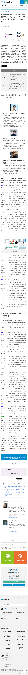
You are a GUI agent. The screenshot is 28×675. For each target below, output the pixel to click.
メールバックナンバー (14, 578)
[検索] (2, 5)
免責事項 (7, 659)
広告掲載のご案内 (21, 612)
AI (5, 5)
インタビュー (4, 26)
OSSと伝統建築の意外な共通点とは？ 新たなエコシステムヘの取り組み (17, 84)
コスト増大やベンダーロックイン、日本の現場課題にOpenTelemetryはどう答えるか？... (14, 493)
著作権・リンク (8, 655)
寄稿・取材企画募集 (7, 612)
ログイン (14, 585)
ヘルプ (6, 653)
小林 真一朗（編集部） (10, 23)
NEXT (24, 463)
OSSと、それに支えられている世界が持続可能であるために (17, 87)
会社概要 (7, 661)
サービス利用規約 (8, 662)
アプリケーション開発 (12, 5)
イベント (3, 624)
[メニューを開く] (2, 2)
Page (4, 85)
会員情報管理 (7, 657)
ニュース (3, 618)
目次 (14, 70)
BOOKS (18, 624)
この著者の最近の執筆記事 (13, 517)
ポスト (4, 66)
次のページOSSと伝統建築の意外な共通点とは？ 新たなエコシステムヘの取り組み (14, 457)
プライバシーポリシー (9, 664)
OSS (8, 26)
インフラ (21, 5)
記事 (17, 618)
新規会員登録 (14, 581)
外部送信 (7, 666)
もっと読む (5, 495)
